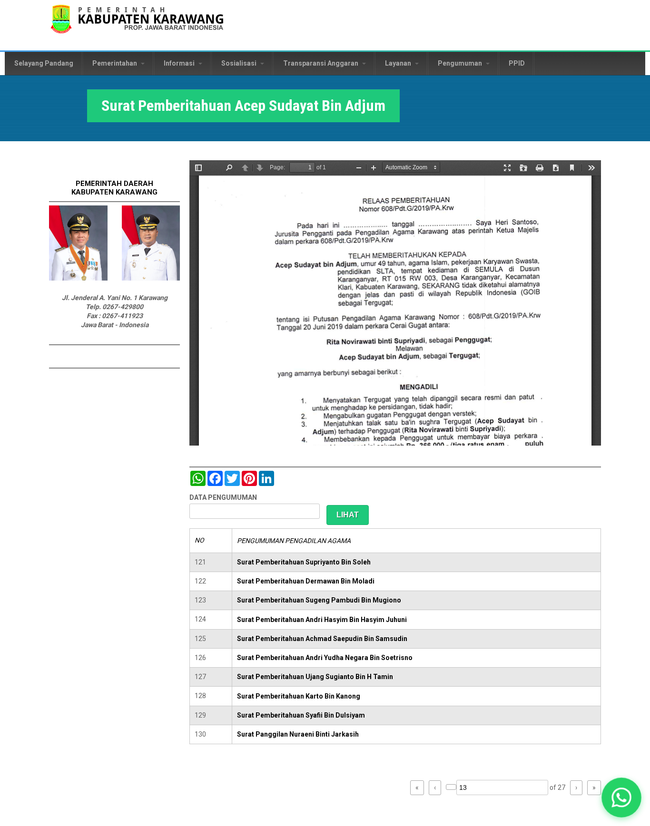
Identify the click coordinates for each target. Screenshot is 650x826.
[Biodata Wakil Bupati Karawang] (151, 278)
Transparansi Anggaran (321, 63)
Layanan (399, 63)
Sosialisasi (239, 63)
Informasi (180, 63)
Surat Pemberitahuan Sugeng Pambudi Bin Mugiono (319, 600)
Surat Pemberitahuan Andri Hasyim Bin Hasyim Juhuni (322, 619)
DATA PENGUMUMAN (223, 497)
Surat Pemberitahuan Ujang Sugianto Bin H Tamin (315, 676)
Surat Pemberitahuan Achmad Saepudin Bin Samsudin (322, 638)
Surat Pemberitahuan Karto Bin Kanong (298, 696)
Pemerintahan (115, 63)
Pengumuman (460, 63)
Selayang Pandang (43, 63)
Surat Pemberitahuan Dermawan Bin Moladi (305, 581)
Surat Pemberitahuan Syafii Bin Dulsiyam (301, 715)
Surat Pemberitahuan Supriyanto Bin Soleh (304, 562)
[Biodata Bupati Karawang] (78, 278)
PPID (517, 63)
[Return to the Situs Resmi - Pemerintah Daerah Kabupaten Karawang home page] (137, 25)
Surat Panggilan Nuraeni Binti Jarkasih (298, 734)
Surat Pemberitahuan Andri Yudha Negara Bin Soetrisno (325, 657)
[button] (621, 797)
